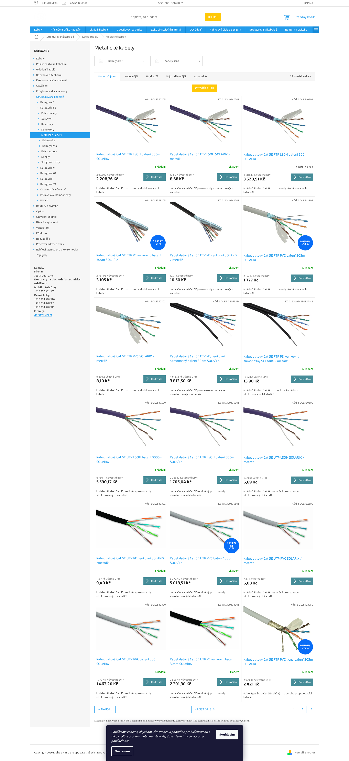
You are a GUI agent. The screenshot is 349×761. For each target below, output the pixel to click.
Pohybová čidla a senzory (51, 91)
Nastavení (122, 751)
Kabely (40, 59)
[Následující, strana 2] (302, 709)
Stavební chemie (46, 217)
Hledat (213, 17)
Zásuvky (46, 119)
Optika (40, 212)
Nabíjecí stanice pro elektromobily (57, 250)
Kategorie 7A (48, 184)
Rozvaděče (43, 239)
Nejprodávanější (176, 77)
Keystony (47, 124)
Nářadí (44, 201)
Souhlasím (227, 734)
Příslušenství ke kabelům (51, 64)
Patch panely (49, 113)
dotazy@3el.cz (43, 315)
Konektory (47, 130)
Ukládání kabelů (45, 70)
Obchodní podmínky (170, 3)
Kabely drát (49, 140)
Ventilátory (43, 228)
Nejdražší (152, 77)
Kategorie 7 (47, 179)
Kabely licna (49, 146)
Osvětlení (42, 86)
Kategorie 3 (47, 102)
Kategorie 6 (47, 168)
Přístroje (41, 233)
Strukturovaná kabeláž (50, 97)
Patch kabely (49, 151)
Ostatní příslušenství (53, 190)
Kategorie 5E (48, 108)
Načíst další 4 (205, 709)
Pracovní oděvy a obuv (50, 244)
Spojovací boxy (50, 162)
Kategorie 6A (48, 173)
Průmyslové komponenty (55, 195)
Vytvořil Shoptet (305, 753)
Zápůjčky (41, 255)
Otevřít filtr (204, 88)
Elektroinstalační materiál (51, 80)
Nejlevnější (131, 77)
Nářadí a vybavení (47, 222)
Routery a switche (47, 206)
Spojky (45, 157)
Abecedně (200, 77)
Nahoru (106, 709)
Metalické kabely (51, 135)
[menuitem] (38, 29)
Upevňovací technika (49, 75)
